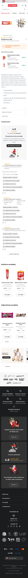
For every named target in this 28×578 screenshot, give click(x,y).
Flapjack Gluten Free (21, 324)
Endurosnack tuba (7, 282)
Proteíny (14, 13)
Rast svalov (22, 13)
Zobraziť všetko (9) (14, 254)
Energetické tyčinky (7, 35)
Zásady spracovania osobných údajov (14, 573)
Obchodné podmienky (14, 570)
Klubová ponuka (5, 13)
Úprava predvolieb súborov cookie (14, 568)
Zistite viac (14, 437)
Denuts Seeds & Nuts (7, 324)
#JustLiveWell (6, 357)
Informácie (5, 116)
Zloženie (4, 108)
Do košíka (7, 294)
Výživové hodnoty (6, 112)
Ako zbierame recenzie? (14, 145)
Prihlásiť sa (14, 484)
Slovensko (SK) (12, 558)
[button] (25, 341)
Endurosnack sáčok (21, 282)
